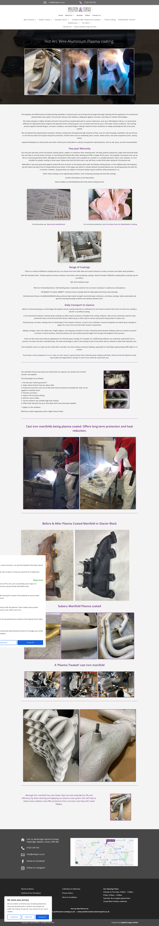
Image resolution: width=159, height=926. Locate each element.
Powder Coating (44, 20)
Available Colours (61, 20)
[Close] (42, 559)
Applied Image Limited (129, 922)
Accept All (42, 917)
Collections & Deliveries (71, 889)
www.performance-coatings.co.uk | (63, 912)
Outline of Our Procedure (31, 893)
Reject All (28, 917)
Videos (87, 15)
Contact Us (96, 15)
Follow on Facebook (36, 861)
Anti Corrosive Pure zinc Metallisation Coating (120, 224)
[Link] (79, 13)
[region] (28, 909)
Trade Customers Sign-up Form (85, 27)
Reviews (80, 15)
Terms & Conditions (69, 897)
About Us (68, 15)
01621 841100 (90, 2)
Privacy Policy (67, 893)
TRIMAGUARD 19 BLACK (126, 20)
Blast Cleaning (29, 20)
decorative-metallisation (56, 224)
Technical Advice (27, 889)
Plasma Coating (110, 20)
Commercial (67, 27)
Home (61, 15)
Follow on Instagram (36, 867)
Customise (14, 917)
